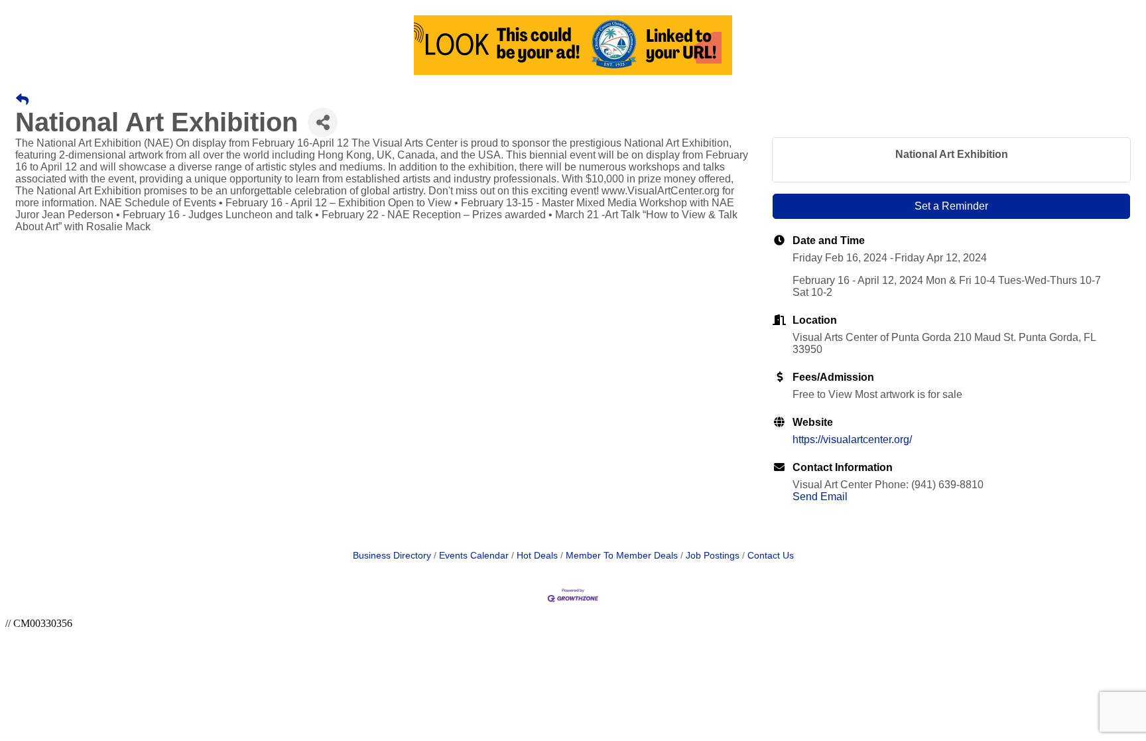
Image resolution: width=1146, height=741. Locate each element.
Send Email (820, 496)
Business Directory (392, 556)
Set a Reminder (951, 206)
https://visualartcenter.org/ (852, 439)
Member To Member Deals (622, 556)
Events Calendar (474, 556)
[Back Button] (22, 100)
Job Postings (712, 556)
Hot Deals (537, 556)
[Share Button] (323, 122)
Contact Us (770, 556)
